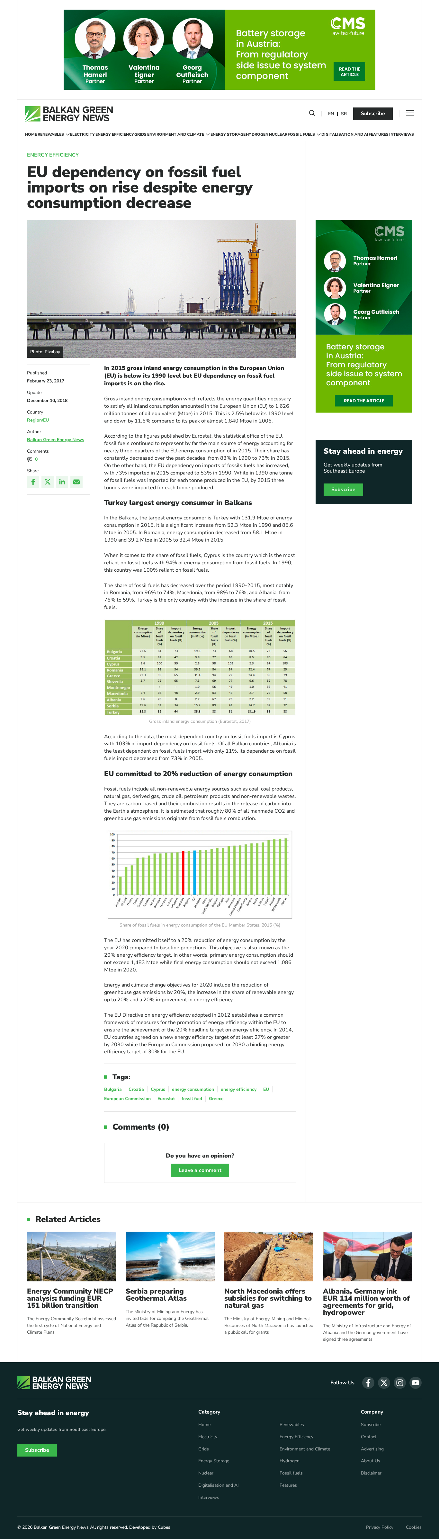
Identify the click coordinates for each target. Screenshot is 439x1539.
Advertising (372, 1449)
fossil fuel (192, 1099)
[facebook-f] (368, 1383)
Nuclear (278, 134)
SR (344, 114)
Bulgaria (113, 1089)
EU (266, 1089)
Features (379, 134)
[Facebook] (33, 482)
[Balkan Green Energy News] (69, 114)
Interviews (401, 134)
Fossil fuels (301, 134)
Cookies (414, 1527)
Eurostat (166, 1099)
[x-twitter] (384, 1383)
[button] (312, 114)
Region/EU (38, 420)
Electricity (82, 134)
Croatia (136, 1089)
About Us (370, 1461)
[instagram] (400, 1383)
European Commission (127, 1099)
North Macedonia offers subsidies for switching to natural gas (268, 1298)
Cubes (164, 1527)
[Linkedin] (62, 482)
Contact (368, 1437)
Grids (140, 134)
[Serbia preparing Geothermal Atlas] (170, 1256)
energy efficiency (238, 1089)
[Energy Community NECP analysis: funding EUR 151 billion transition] (71, 1256)
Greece (216, 1099)
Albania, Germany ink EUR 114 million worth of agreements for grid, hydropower (366, 1302)
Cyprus (158, 1089)
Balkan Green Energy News (55, 440)
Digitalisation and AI (344, 134)
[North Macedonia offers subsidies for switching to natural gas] (268, 1256)
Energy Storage (228, 134)
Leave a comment (200, 1170)
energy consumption (193, 1089)
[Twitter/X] (47, 482)
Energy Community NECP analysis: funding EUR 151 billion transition (70, 1298)
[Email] (76, 482)
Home (31, 134)
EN (331, 114)
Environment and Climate (175, 134)
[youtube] (415, 1383)
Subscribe (373, 113)
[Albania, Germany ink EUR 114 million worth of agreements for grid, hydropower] (367, 1256)
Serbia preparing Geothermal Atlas (156, 1295)
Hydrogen (257, 134)
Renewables (51, 134)
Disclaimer (371, 1473)
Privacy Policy (379, 1527)
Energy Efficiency (114, 134)
